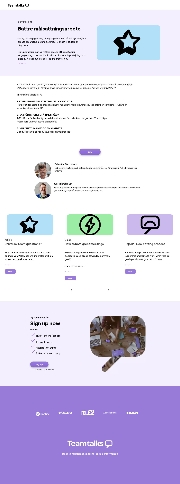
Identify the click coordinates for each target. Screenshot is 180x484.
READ (10, 271)
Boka (90, 152)
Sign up (39, 364)
